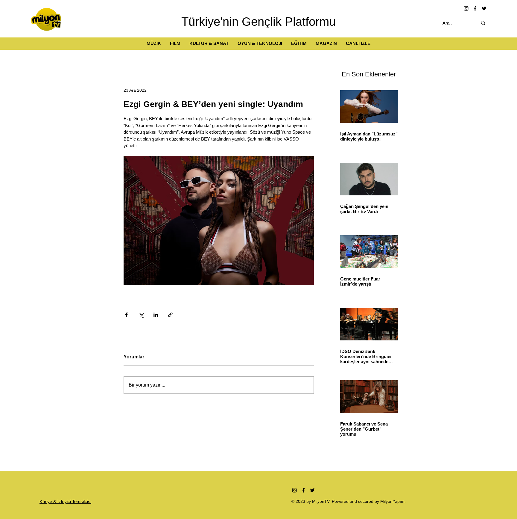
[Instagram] (466, 8)
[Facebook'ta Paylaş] (126, 315)
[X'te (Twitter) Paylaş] (141, 315)
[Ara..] (483, 23)
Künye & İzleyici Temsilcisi (65, 501)
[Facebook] (475, 8)
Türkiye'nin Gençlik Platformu (258, 21)
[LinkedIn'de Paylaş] (156, 315)
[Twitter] (484, 8)
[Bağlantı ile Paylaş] (170, 315)
